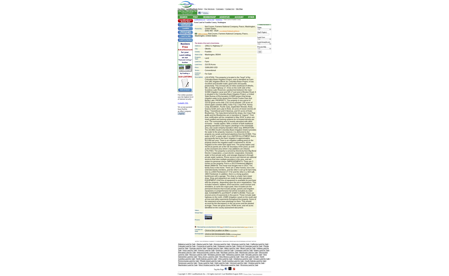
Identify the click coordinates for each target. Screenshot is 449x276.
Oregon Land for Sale (261, 259)
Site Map (239, 9)
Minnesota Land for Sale (248, 252)
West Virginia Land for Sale (209, 265)
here (235, 236)
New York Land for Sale (250, 257)
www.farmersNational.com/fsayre (229, 31)
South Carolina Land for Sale (233, 261)
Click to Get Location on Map (221, 230)
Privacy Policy (248, 274)
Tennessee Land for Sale (187, 263)
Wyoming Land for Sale (249, 265)
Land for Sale (210, 19)
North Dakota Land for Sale (206, 259)
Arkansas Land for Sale (240, 244)
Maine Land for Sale (261, 250)
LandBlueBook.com (199, 19)
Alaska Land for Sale (204, 244)
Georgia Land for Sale (197, 248)
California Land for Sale (259, 244)
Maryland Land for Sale (187, 252)
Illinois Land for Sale (247, 248)
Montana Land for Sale (216, 255)
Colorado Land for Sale (187, 246)
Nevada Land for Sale (254, 255)
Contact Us (229, 9)
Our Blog (181, 9)
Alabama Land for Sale (186, 244)
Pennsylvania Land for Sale (188, 261)
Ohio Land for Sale (225, 259)
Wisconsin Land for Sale (230, 265)
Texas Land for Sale (205, 263)
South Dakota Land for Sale (255, 261)
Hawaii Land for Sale (215, 248)
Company (220, 9)
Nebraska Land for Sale (235, 255)
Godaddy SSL (183, 103)
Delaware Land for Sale (226, 246)
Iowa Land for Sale (190, 250)
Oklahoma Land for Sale (243, 259)
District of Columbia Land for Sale (249, 246)
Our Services (209, 9)
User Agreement (257, 274)
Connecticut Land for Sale (206, 246)
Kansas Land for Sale (206, 250)
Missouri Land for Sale (197, 255)
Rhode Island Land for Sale (210, 261)
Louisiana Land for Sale (244, 250)
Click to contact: (203, 34)
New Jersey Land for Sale (208, 257)
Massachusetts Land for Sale (208, 252)
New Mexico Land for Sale (229, 257)
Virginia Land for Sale (256, 263)
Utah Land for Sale (222, 263)
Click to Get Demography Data (223, 234)
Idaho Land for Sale (231, 248)
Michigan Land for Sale (229, 252)
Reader (246, 227)
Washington (219, 19)
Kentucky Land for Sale (225, 250)
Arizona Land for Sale (222, 244)
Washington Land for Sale (187, 265)
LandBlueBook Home (194, 9)
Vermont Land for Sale (238, 263)
